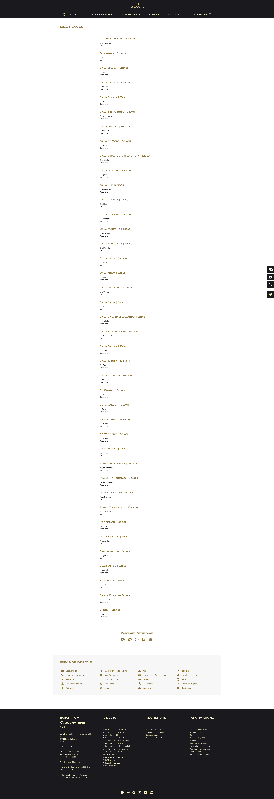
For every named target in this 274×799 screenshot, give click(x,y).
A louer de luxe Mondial (112, 752)
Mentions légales (196, 752)
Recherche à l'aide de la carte (157, 738)
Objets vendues (152, 735)
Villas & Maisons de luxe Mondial (116, 746)
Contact (193, 735)
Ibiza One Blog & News (199, 738)
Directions (104, 45)
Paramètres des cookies (199, 754)
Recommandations (197, 732)
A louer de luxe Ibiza (111, 735)
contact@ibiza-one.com (75, 762)
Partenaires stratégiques (200, 746)
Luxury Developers (110, 754)
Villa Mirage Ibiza (110, 760)
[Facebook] (144, 639)
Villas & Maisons (101, 14)
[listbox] (69, 14)
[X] (137, 639)
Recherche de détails (154, 729)
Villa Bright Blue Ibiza (111, 763)
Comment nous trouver (199, 729)
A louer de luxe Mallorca (113, 743)
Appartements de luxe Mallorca (116, 740)
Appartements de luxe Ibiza (114, 732)
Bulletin (193, 740)
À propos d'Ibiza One (198, 743)
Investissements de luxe (113, 757)
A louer (173, 14)
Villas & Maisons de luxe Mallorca (116, 738)
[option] (70, 14)
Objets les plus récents (155, 732)
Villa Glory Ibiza (109, 765)
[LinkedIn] (151, 639)
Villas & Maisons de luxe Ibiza (115, 729)
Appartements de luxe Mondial (115, 749)
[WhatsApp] (123, 639)
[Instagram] (128, 792)
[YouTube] (145, 792)
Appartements (131, 14)
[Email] (130, 639)
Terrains (153, 14)
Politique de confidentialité (200, 749)
